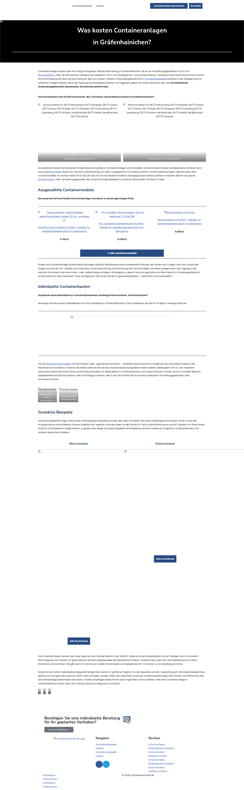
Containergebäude (154, 78)
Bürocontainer (156, 752)
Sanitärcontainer (52, 171)
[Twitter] (106, 764)
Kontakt (196, 5)
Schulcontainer (46, 179)
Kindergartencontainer (58, 363)
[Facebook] (99, 764)
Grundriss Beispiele (82, 6)
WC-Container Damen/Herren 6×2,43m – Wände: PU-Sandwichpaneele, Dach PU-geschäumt (122, 227)
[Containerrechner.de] (55, 6)
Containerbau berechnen (169, 5)
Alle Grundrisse (79, 641)
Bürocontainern (46, 75)
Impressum (49, 775)
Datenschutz (50, 779)
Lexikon (100, 6)
